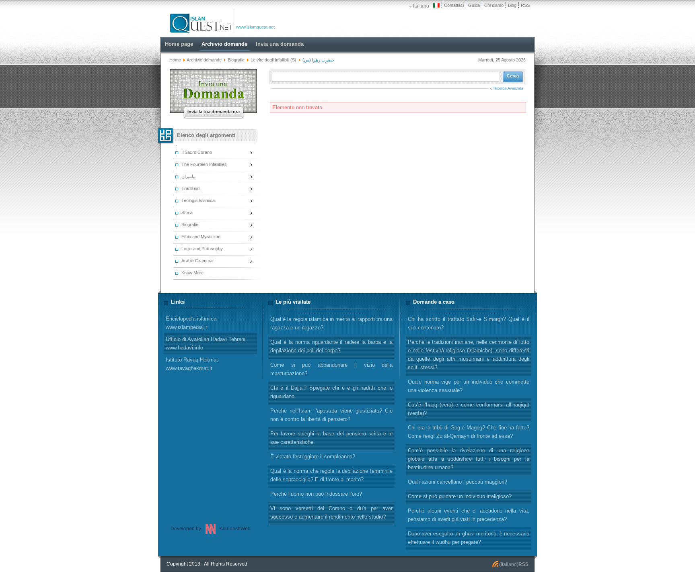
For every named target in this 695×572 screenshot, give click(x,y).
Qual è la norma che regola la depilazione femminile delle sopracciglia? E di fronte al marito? (331, 475)
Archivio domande (204, 59)
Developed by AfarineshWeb (211, 528)
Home (175, 59)
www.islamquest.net (255, 27)
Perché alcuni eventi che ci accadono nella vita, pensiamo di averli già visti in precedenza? (468, 515)
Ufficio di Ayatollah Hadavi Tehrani (205, 343)
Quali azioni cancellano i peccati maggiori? (457, 482)
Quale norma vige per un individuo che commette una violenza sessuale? (468, 386)
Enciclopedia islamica (191, 323)
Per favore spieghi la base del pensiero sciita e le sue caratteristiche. (331, 438)
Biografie (236, 59)
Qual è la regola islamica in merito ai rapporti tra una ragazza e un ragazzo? (331, 323)
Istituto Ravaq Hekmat (192, 364)
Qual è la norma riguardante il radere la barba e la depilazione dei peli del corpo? (331, 346)
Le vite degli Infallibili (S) (273, 59)
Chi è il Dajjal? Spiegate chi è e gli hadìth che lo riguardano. (331, 392)
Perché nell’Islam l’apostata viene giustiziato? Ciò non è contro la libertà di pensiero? (331, 415)
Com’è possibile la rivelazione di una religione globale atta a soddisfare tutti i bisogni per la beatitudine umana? (468, 458)
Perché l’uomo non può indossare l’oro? (316, 494)
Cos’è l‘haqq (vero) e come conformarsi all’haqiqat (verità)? (468, 409)
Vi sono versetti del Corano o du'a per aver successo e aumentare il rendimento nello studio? (331, 512)
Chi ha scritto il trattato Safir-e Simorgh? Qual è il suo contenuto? (468, 323)
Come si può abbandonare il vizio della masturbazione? (331, 369)
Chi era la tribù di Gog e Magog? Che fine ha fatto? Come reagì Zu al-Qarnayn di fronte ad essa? (468, 432)
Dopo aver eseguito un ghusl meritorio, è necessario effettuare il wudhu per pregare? (468, 538)
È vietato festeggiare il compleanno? (312, 457)
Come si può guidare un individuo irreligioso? (460, 496)
